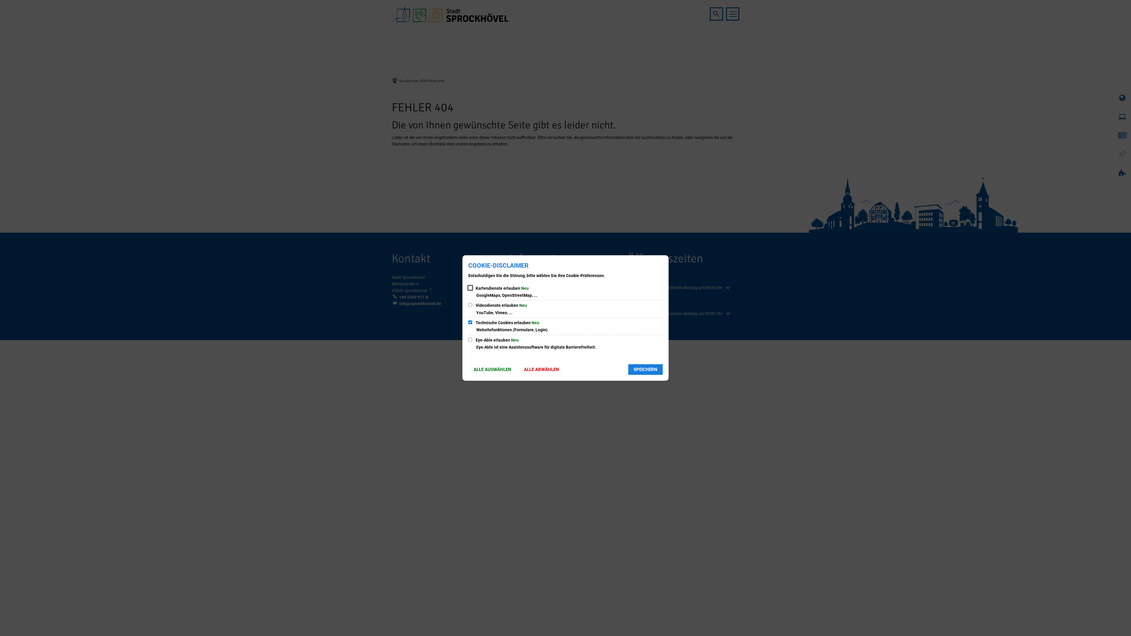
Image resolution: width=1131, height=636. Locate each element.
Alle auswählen (492, 369)
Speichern (645, 369)
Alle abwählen (541, 369)
